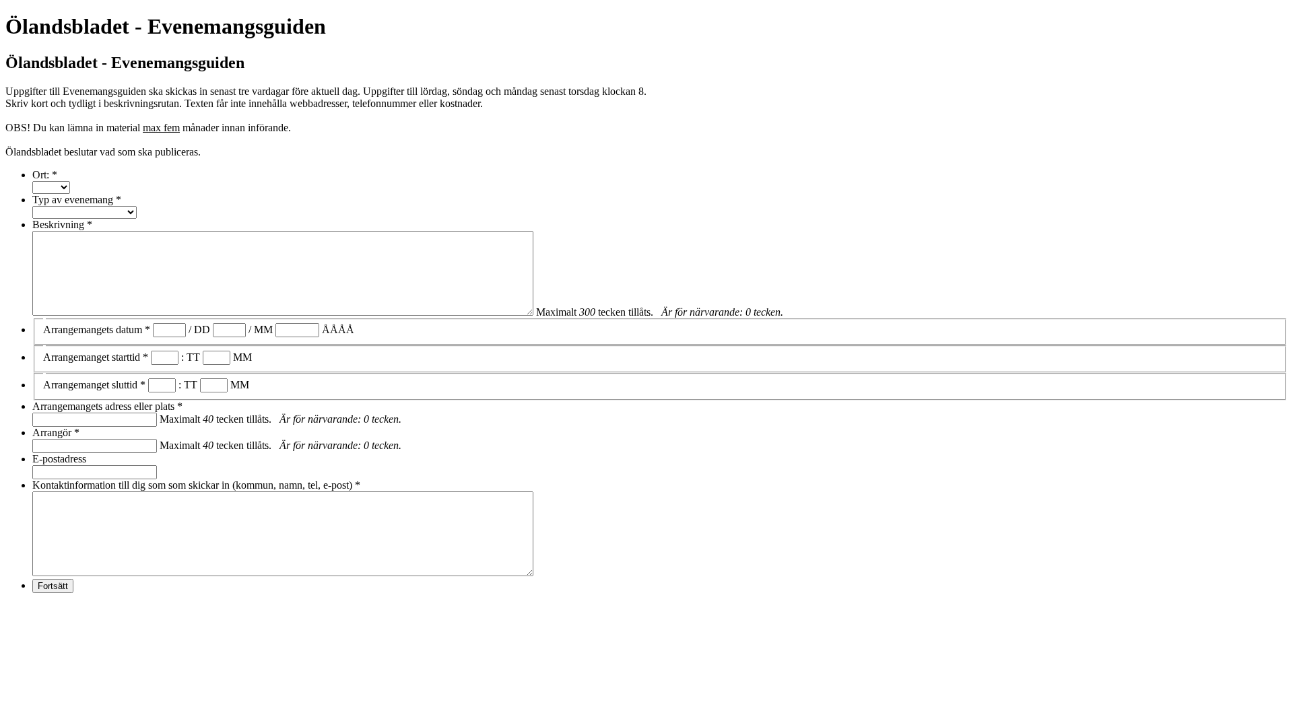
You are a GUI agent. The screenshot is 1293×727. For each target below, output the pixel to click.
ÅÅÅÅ (338, 329)
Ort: (44, 174)
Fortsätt (53, 586)
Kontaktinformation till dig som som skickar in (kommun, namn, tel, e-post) (196, 485)
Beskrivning (62, 224)
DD (202, 329)
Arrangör (55, 432)
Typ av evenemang (76, 199)
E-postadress (59, 458)
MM (263, 329)
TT (193, 357)
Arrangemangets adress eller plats (107, 406)
